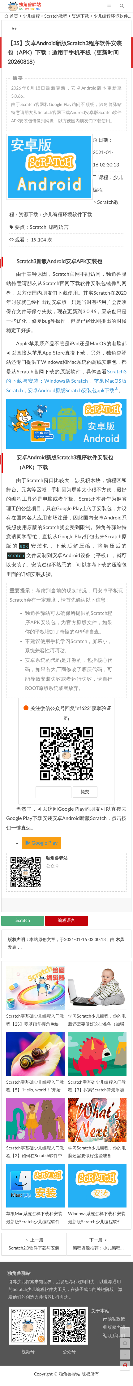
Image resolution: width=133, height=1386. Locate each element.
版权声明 (116, 1327)
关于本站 (100, 1311)
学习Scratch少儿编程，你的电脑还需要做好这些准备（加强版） (97, 1024)
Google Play (44, 843)
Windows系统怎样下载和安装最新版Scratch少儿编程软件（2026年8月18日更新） (96, 1222)
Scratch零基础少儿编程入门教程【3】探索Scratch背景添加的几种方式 (97, 1090)
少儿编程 (31, 16)
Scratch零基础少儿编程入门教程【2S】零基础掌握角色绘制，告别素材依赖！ (35, 1024)
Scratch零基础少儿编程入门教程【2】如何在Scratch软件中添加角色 (35, 1156)
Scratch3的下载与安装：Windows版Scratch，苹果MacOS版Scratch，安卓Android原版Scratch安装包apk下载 (66, 381)
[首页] (125, 1343)
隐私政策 (116, 1319)
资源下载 (80, 16)
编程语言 (59, 227)
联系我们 (116, 1336)
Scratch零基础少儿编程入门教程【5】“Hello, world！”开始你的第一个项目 (35, 1090)
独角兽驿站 (19, 1273)
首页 (14, 16)
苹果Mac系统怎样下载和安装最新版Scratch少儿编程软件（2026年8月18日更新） (34, 1222)
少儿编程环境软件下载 (67, 214)
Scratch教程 (55, 16)
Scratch (38, 227)
